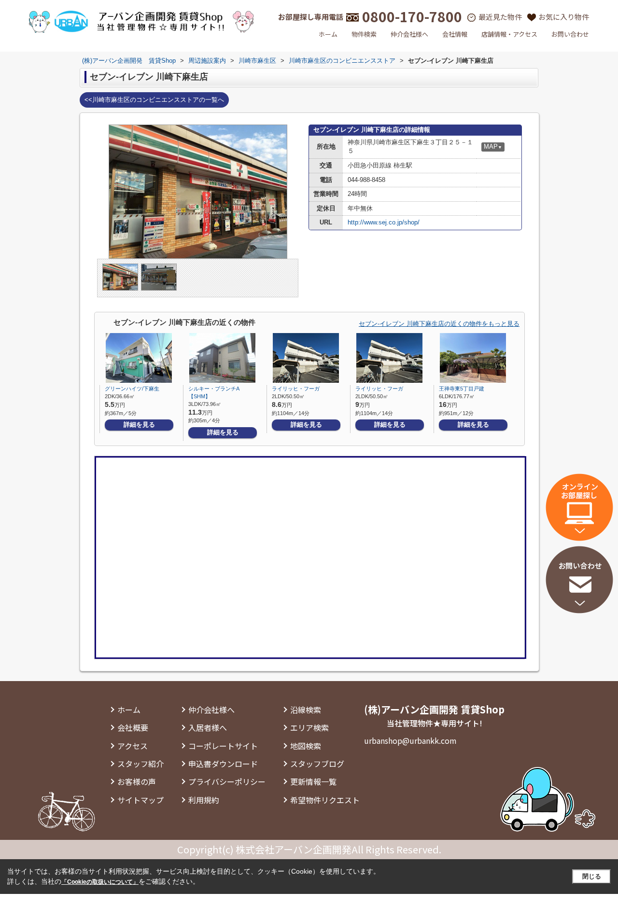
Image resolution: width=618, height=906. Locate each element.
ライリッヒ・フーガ (296, 388)
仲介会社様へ (409, 34)
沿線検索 (305, 709)
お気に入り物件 (563, 17)
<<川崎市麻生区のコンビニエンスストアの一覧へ (154, 99)
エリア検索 (309, 727)
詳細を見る (139, 424)
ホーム (328, 34)
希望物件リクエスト (325, 800)
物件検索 (364, 34)
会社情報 (454, 34)
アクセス (132, 746)
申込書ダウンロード (223, 763)
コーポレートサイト (223, 746)
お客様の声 (136, 781)
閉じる (591, 876)
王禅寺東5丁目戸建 (461, 388)
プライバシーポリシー (227, 781)
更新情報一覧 (313, 781)
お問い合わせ (570, 34)
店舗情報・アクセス (509, 34)
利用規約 (203, 800)
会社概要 (132, 727)
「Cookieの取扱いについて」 (100, 881)
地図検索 (305, 746)
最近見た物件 (500, 17)
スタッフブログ (317, 763)
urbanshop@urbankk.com (410, 740)
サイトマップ (140, 800)
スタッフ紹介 (140, 763)
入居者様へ (207, 727)
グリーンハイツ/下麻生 (132, 388)
